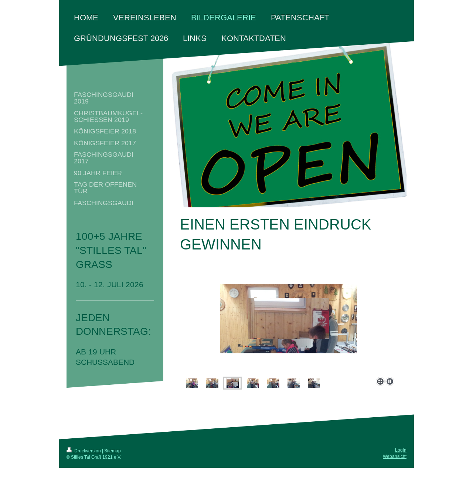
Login (400, 450)
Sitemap (112, 450)
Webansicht (394, 456)
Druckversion (87, 450)
